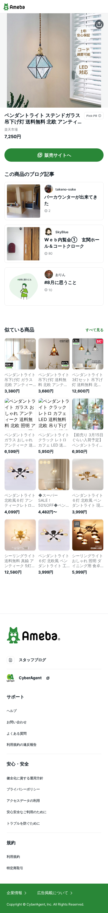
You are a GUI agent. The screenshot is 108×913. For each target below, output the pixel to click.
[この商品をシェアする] (99, 24)
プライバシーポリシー (23, 789)
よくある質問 (17, 733)
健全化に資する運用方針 (25, 778)
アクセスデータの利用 (23, 800)
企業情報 (14, 892)
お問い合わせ (17, 722)
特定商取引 (15, 868)
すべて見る (95, 330)
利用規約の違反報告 (22, 744)
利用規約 (13, 856)
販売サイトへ (58, 155)
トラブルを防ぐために (23, 823)
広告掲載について (52, 892)
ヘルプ (12, 711)
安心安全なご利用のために (27, 812)
